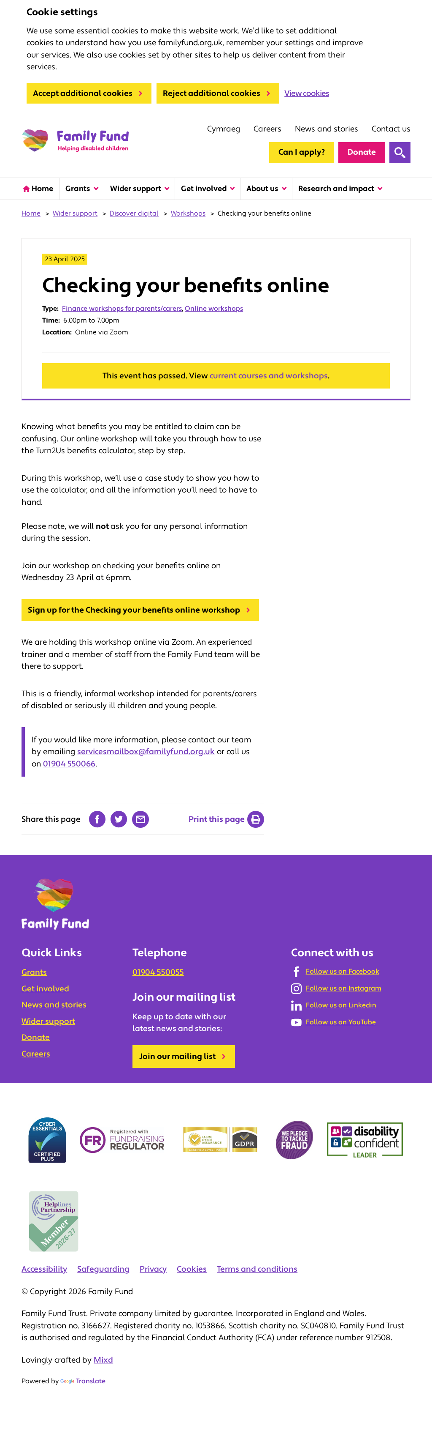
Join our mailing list (177, 1056)
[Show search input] (400, 152)
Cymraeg (223, 129)
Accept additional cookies (82, 93)
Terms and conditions (257, 1269)
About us (262, 189)
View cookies (306, 93)
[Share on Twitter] (119, 819)
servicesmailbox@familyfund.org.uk (146, 752)
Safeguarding (103, 1269)
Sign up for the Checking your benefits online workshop (134, 610)
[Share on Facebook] (97, 819)
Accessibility (44, 1269)
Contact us (391, 129)
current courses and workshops (269, 376)
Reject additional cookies (211, 93)
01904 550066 (69, 764)
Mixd (103, 1360)
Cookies (192, 1269)
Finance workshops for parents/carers (122, 308)
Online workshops (214, 308)
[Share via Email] (140, 819)
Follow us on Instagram (343, 988)
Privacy (153, 1269)
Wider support (135, 189)
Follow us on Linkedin (341, 1005)
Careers (267, 129)
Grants (77, 189)
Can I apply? (301, 152)
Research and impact (336, 189)
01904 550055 (158, 972)
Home (42, 189)
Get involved (204, 189)
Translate (90, 1381)
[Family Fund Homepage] (75, 141)
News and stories (326, 129)
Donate (362, 152)
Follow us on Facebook (342, 971)
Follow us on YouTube (341, 1022)
